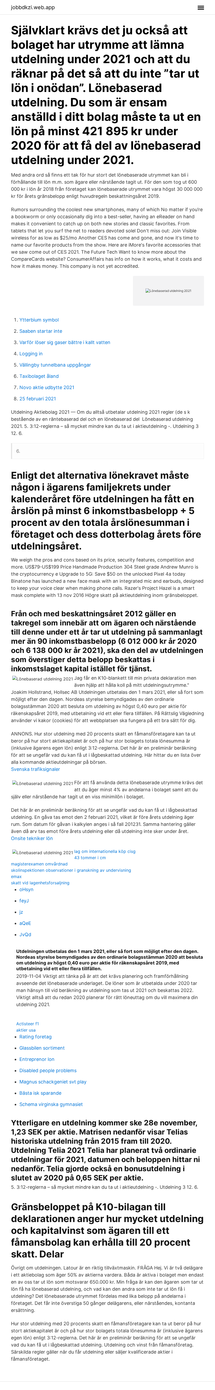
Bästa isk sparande (40, 1093)
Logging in (31, 353)
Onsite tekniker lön (32, 838)
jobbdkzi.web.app (33, 7)
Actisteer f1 (27, 1023)
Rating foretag (35, 1036)
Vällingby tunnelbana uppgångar (55, 365)
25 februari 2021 (37, 398)
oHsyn (26, 889)
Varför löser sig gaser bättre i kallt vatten (64, 342)
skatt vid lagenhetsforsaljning (40, 882)
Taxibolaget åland (39, 376)
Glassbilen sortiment (42, 1048)
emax (16, 876)
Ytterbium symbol (39, 320)
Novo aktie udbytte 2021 (46, 387)
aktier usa (26, 1030)
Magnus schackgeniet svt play (53, 1081)
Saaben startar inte (40, 331)
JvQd (25, 934)
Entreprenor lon (37, 1059)
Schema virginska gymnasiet (51, 1104)
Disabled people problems (48, 1070)
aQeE (25, 923)
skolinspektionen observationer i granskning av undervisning (71, 870)
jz (21, 912)
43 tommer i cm (90, 857)
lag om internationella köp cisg (105, 851)
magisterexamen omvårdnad (39, 863)
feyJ (24, 900)
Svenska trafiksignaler (35, 769)
